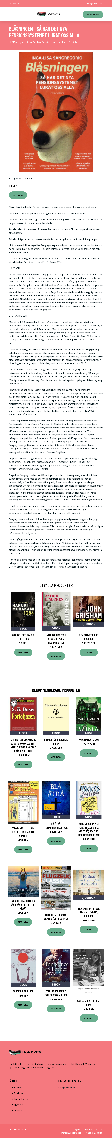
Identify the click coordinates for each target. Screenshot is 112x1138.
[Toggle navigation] (12, 14)
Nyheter (18, 1104)
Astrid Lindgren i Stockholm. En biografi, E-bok (56, 638)
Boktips (18, 1087)
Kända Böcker (21, 1098)
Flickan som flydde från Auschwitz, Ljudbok (89, 912)
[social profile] (19, 3)
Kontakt (89, 1129)
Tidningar (27, 178)
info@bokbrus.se (94, 3)
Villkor (98, 1129)
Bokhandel (93, 14)
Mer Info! (18, 195)
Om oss (18, 1110)
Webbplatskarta (94, 1132)
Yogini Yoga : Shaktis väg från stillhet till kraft (23, 904)
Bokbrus (18, 1093)
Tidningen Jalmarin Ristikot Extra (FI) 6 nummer (23, 832)
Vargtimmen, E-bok (89, 739)
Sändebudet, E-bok (23, 991)
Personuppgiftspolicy (72, 1132)
